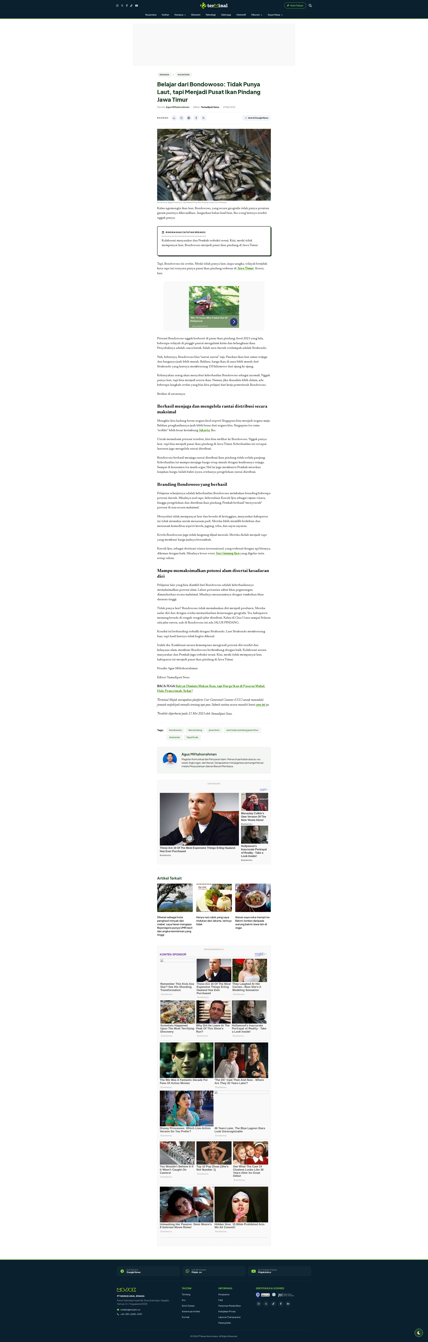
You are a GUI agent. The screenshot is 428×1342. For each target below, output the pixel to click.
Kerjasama (223, 1294)
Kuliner (165, 14)
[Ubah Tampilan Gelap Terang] (419, 1333)
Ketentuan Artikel (191, 1311)
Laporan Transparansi (229, 1317)
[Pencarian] (310, 5)
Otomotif (241, 14)
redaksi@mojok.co (130, 1309)
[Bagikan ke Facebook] (196, 118)
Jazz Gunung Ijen (228, 553)
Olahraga (226, 14)
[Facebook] (127, 5)
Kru (184, 1300)
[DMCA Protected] (265, 1295)
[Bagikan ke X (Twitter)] (203, 118)
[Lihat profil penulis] (169, 766)
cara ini (260, 705)
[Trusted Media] (258, 1295)
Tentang (186, 1294)
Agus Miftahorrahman (199, 754)
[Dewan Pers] (273, 1295)
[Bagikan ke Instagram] (181, 118)
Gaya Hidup (274, 14)
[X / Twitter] (122, 5)
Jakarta (204, 430)
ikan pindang (195, 730)
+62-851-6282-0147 (131, 1314)
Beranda (164, 75)
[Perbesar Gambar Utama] (214, 200)
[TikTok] (131, 5)
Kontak (185, 1317)
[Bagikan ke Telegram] (189, 118)
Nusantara (150, 14)
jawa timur (214, 730)
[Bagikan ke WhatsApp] (174, 118)
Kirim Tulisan (188, 1305)
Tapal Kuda (192, 737)
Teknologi (211, 14)
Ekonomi (195, 14)
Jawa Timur (245, 268)
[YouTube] (136, 5)
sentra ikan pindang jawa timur (242, 730)
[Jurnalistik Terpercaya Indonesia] (286, 1295)
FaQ (220, 1300)
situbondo (174, 737)
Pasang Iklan (224, 1322)
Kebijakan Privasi (227, 1311)
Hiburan (255, 14)
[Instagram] (117, 5)
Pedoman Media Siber (229, 1305)
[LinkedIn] (288, 1304)
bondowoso (175, 730)
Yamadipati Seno (221, 714)
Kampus (179, 14)
